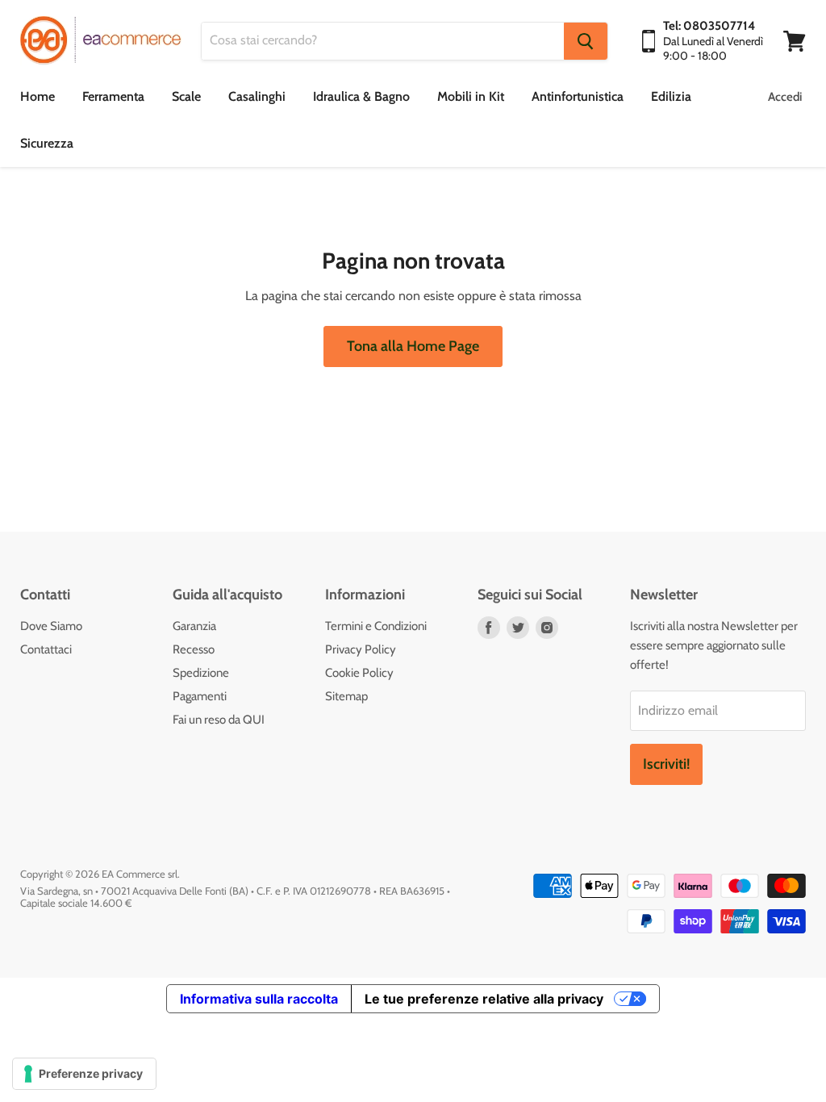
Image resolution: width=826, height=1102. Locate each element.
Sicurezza (46, 143)
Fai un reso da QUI (219, 719)
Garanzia (194, 626)
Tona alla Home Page (413, 346)
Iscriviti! (666, 764)
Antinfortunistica (578, 96)
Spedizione (201, 673)
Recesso (194, 649)
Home (37, 96)
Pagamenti (200, 696)
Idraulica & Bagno (361, 96)
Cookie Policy (359, 673)
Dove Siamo (51, 626)
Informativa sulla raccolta (259, 999)
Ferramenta (113, 96)
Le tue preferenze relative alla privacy (484, 999)
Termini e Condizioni (376, 626)
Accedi (785, 97)
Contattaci (46, 649)
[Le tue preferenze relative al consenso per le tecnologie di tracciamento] (84, 1073)
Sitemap (346, 696)
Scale (186, 96)
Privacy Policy (360, 649)
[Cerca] (585, 41)
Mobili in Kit (470, 96)
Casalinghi (257, 96)
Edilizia (671, 96)
